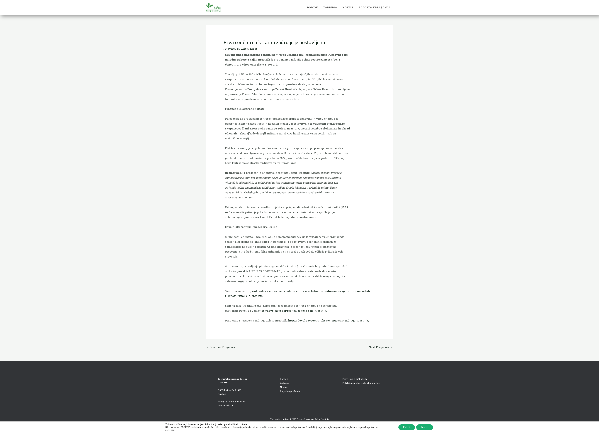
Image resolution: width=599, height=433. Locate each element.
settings (169, 430)
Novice (230, 48)
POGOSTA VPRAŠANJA (374, 7)
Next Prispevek (381, 347)
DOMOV (312, 7)
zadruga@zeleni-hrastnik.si (231, 401)
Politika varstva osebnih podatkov (361, 383)
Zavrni (424, 427)
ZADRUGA (330, 7)
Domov (284, 378)
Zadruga (284, 383)
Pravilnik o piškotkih (354, 378)
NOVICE (347, 7)
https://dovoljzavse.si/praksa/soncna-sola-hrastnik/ (292, 310)
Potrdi (406, 427)
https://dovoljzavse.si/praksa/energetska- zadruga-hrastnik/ (328, 320)
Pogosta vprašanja (290, 391)
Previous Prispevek (220, 347)
